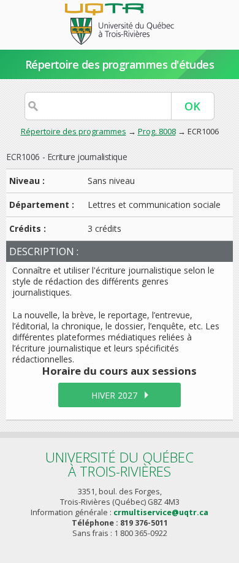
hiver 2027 (114, 395)
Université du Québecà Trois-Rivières (119, 464)
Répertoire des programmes (73, 131)
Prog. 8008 (157, 131)
